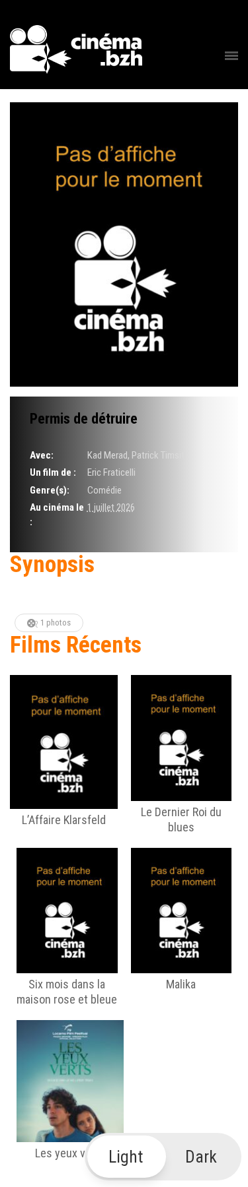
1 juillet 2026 (111, 507)
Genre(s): (49, 490)
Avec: (42, 455)
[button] (163, 1156)
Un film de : (53, 472)
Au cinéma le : (57, 514)
